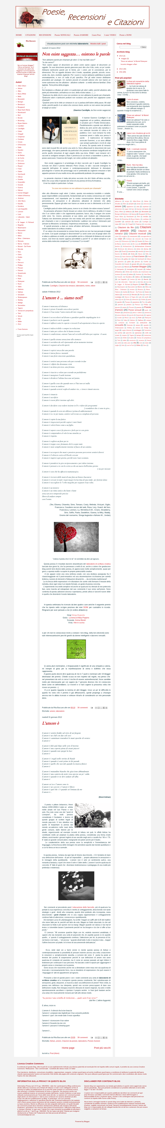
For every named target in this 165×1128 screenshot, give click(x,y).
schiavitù (121, 323)
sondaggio (137, 330)
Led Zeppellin (22, 209)
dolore (138, 249)
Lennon (20, 211)
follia (146, 254)
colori (117, 236)
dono (117, 251)
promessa (148, 312)
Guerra (20, 187)
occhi (146, 297)
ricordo (119, 317)
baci (132, 209)
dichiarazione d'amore (143, 246)
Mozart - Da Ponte (24, 246)
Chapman (21, 137)
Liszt (19, 214)
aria (137, 206)
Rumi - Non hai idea (135, 165)
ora (122, 299)
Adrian (52, 1041)
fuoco (119, 259)
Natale (147, 292)
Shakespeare (22, 297)
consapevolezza (145, 236)
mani (143, 284)
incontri (140, 269)
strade (117, 335)
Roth (19, 278)
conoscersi (133, 236)
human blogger (23, 193)
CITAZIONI (30, 35)
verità (119, 343)
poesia (138, 307)
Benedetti (21, 99)
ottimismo (135, 299)
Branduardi (22, 112)
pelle (149, 302)
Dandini (20, 150)
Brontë (20, 118)
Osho (20, 254)
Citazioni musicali (137, 233)
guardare (148, 264)
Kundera (21, 206)
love (147, 282)
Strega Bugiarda (78, 615)
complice (124, 236)
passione (136, 302)
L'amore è (50, 723)
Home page (68, 1047)
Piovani (20, 268)
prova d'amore (121, 315)
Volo (19, 319)
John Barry (21, 201)
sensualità (119, 325)
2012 (121, 69)
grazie (134, 264)
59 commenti (82, 282)
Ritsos (20, 276)
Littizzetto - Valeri (24, 217)
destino (117, 246)
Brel (19, 115)
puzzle (131, 315)
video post (127, 343)
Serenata (130, 325)
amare (139, 204)
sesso (138, 325)
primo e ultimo (137, 312)
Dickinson (21, 163)
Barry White (22, 94)
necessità (126, 294)
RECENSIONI (45, 35)
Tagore (20, 308)
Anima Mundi (80, 620)
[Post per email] (91, 282)
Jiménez (21, 198)
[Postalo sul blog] (99, 282)
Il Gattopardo (119, 269)
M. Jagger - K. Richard (26, 222)
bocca (134, 214)
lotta (141, 282)
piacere (117, 307)
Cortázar (21, 139)
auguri (127, 209)
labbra (137, 277)
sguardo (146, 325)
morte (125, 292)
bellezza (129, 211)
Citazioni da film (126, 227)
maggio (124, 58)
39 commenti (82, 1037)
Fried (19, 169)
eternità (140, 251)
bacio (146, 209)
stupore (124, 335)
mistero (132, 289)
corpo (120, 239)
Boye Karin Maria (24, 110)
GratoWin (27, 335)
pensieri (120, 304)
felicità (125, 254)
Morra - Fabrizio (23, 244)
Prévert (20, 270)
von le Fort (130, 345)
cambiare (146, 219)
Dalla (19, 147)
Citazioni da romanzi (67, 286)
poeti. (147, 310)
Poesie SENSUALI (62, 35)
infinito (127, 272)
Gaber (20, 171)
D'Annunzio (22, 145)
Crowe (20, 142)
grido (141, 264)
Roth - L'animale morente (137, 149)
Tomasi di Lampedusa (25, 311)
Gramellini (21, 182)
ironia (124, 274)
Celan (20, 131)
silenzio (137, 328)
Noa (19, 252)
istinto (131, 274)
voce (146, 343)
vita (134, 343)
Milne (20, 236)
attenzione (118, 209)
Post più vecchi (102, 1047)
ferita (133, 254)
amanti (131, 204)
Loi (19, 219)
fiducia (140, 254)
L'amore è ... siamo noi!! (62, 298)
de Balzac (21, 155)
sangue (148, 320)
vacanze (141, 340)
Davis (20, 153)
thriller (125, 338)
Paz (19, 260)
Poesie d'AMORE (81, 35)
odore (93, 286)
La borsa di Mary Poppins (79, 618)
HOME (19, 35)
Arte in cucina (79, 623)
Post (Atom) (54, 1053)
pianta (124, 307)
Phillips (20, 265)
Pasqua (127, 302)
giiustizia (120, 261)
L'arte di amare (132, 99)
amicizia (146, 204)
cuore (117, 241)
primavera (126, 312)
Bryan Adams (22, 123)
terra (118, 338)
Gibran (20, 177)
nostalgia (118, 297)
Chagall (20, 134)
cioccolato (147, 224)
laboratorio (80, 286)
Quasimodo (22, 273)
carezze (128, 221)
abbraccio (118, 201)
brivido (145, 216)
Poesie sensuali (134, 310)
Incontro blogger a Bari (129, 64)
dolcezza (130, 249)
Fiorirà (129, 181)
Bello (19, 96)
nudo (140, 297)
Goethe (20, 179)
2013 (121, 56)
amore (52, 711)
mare (149, 284)
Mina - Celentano (24, 238)
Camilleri (21, 126)
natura (117, 294)
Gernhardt (21, 174)
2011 (121, 72)
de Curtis (21, 158)
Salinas (20, 292)
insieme (117, 274)
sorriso (120, 333)
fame (147, 251)
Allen (19, 91)
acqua (127, 201)
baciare (139, 209)
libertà (146, 279)
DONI (85, 607)
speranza (138, 333)
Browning (21, 120)
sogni (117, 330)
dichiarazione (127, 246)
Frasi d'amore (23, 329)
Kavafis (20, 203)
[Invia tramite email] (96, 282)
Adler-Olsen (22, 86)
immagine (130, 269)
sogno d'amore (126, 330)
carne (136, 221)
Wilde (20, 321)
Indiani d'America (24, 195)
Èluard (20, 166)
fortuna (117, 256)
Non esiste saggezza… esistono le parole (76, 54)
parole (119, 302)
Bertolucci (21, 104)
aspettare (146, 206)
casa (116, 224)
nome (87, 286)
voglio (117, 345)
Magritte (21, 225)
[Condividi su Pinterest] (106, 282)
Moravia (20, 241)
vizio (140, 343)
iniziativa (135, 272)
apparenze (130, 206)
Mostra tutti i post (98, 44)
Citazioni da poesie (69, 1041)
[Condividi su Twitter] (101, 282)
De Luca (21, 161)
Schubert (21, 295)
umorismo (132, 340)
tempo (139, 335)
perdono (129, 304)
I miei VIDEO (110, 35)
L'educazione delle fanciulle (83, 907)
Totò (19, 313)
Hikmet (20, 190)
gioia (129, 261)
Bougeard (21, 107)
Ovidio (20, 257)
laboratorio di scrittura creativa (98, 564)
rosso (133, 317)
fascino (117, 254)
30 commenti (82, 708)
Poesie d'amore (94, 1041)
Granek (20, 185)
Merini (20, 233)
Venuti (20, 316)
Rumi (19, 284)
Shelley (20, 300)
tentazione (147, 335)
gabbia (126, 259)
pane (149, 299)
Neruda (20, 249)
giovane (137, 261)
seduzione (143, 323)
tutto (124, 340)
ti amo (131, 338)
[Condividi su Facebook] (104, 282)
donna (146, 249)
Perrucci (21, 262)
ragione (148, 315)
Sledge (20, 303)
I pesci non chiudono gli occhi (138, 133)
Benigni (20, 102)
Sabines (20, 289)
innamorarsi (145, 272)
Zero (19, 324)
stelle (146, 333)
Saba (19, 286)
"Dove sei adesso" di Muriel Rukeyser (134, 61)
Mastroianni (22, 228)
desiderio (144, 244)
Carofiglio (54, 286)
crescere (138, 239)
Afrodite (117, 204)
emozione (131, 251)
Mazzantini (21, 230)
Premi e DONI (125, 35)
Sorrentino (21, 305)
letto (139, 279)
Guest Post (96, 35)
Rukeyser (21, 281)
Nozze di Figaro (130, 297)
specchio (129, 333)
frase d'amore (126, 256)
